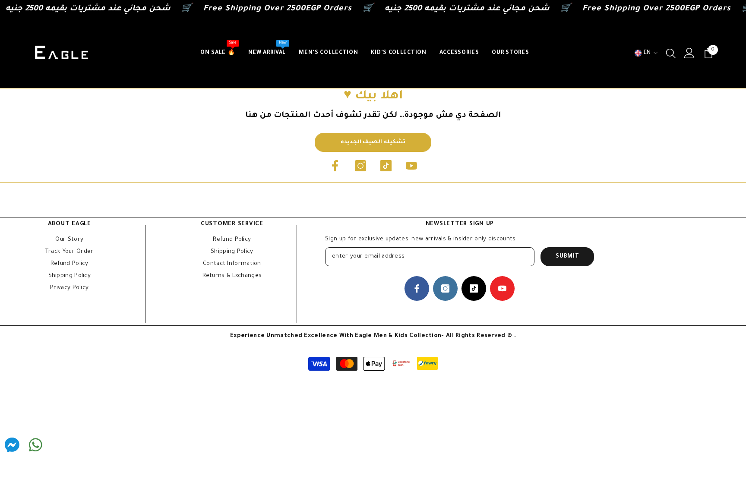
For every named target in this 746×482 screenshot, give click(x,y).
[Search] (671, 53)
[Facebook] (335, 165)
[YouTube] (411, 165)
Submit (567, 257)
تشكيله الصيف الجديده (373, 142)
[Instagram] (360, 165)
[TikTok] (385, 165)
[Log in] (689, 53)
